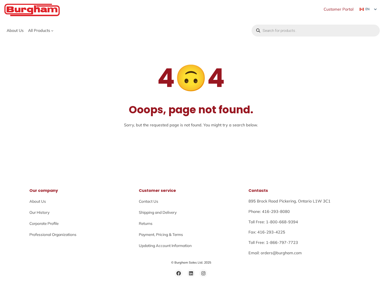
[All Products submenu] (52, 30)
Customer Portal (338, 9)
